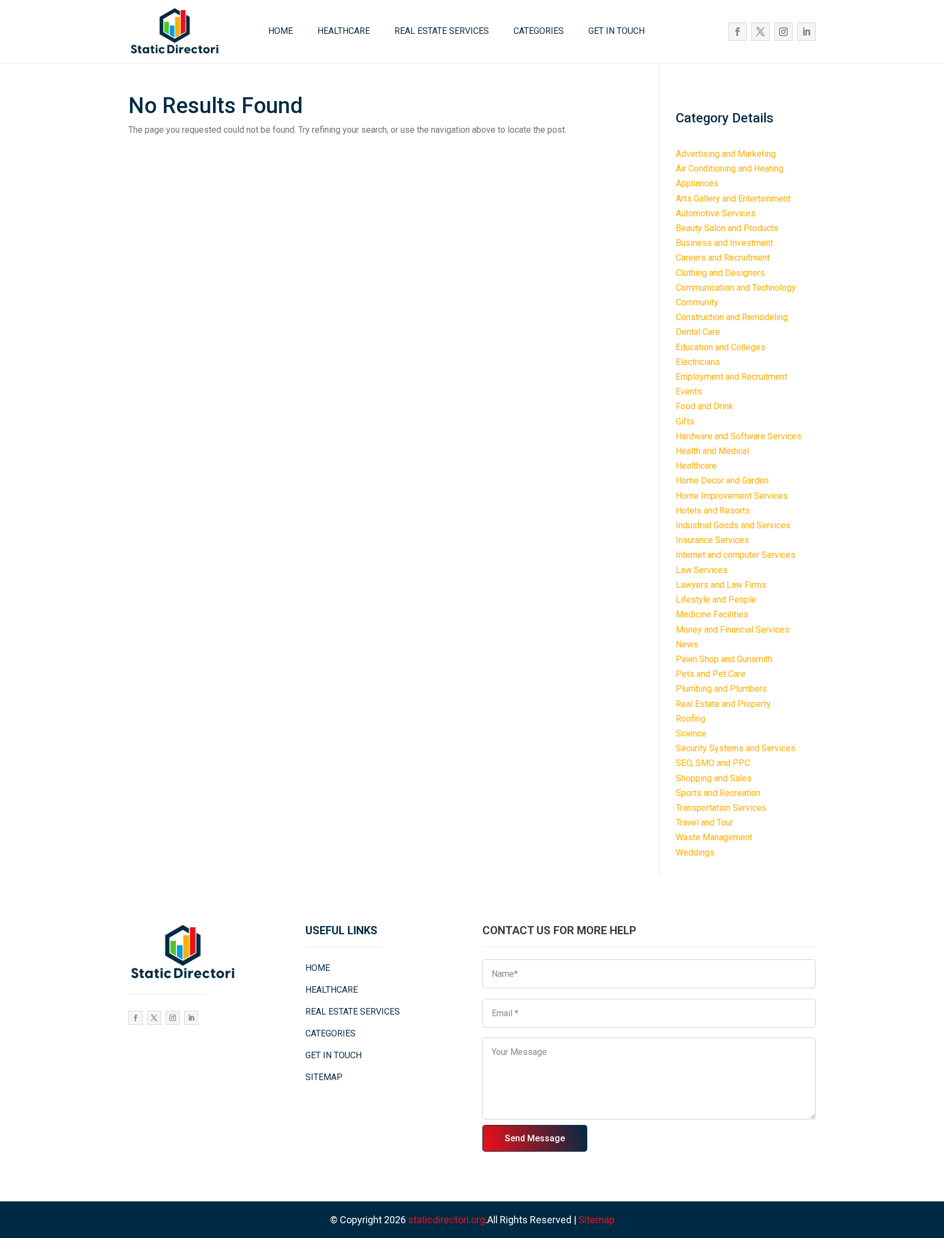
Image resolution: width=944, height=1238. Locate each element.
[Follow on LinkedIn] (806, 31)
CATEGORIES (539, 31)
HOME (280, 31)
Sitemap (597, 1219)
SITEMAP (324, 1077)
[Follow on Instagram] (783, 31)
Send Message (535, 1138)
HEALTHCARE (343, 31)
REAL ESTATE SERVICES (441, 31)
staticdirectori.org (446, 1219)
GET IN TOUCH (616, 31)
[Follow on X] (760, 31)
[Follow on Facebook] (737, 31)
